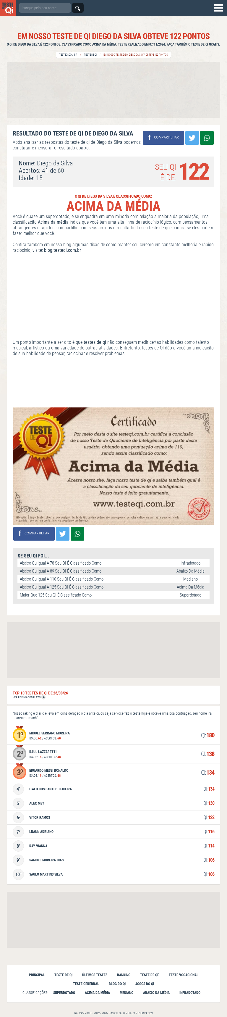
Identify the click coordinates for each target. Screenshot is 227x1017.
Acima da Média (97, 993)
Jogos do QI (144, 984)
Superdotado (64, 993)
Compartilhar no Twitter (192, 138)
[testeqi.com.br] (8, 8)
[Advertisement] (113, 90)
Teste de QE (149, 975)
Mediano (126, 993)
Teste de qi (63, 975)
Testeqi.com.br (68, 54)
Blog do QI (117, 984)
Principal (37, 975)
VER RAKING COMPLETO (27, 697)
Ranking (123, 975)
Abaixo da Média (156, 993)
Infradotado (189, 993)
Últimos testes (94, 975)
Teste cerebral (86, 984)
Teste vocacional (183, 975)
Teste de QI (90, 54)
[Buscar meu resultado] (78, 8)
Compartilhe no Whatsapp (207, 138)
